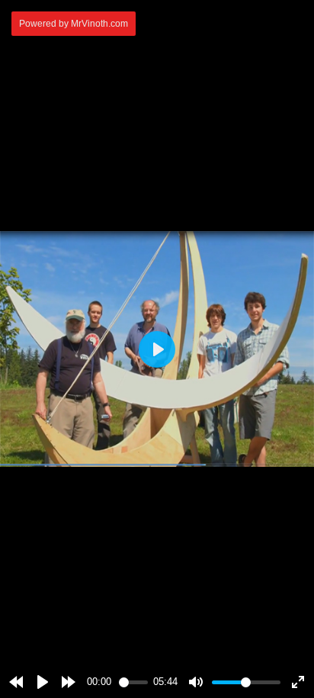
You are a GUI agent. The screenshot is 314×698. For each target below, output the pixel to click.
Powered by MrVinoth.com (73, 23)
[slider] (133, 682)
